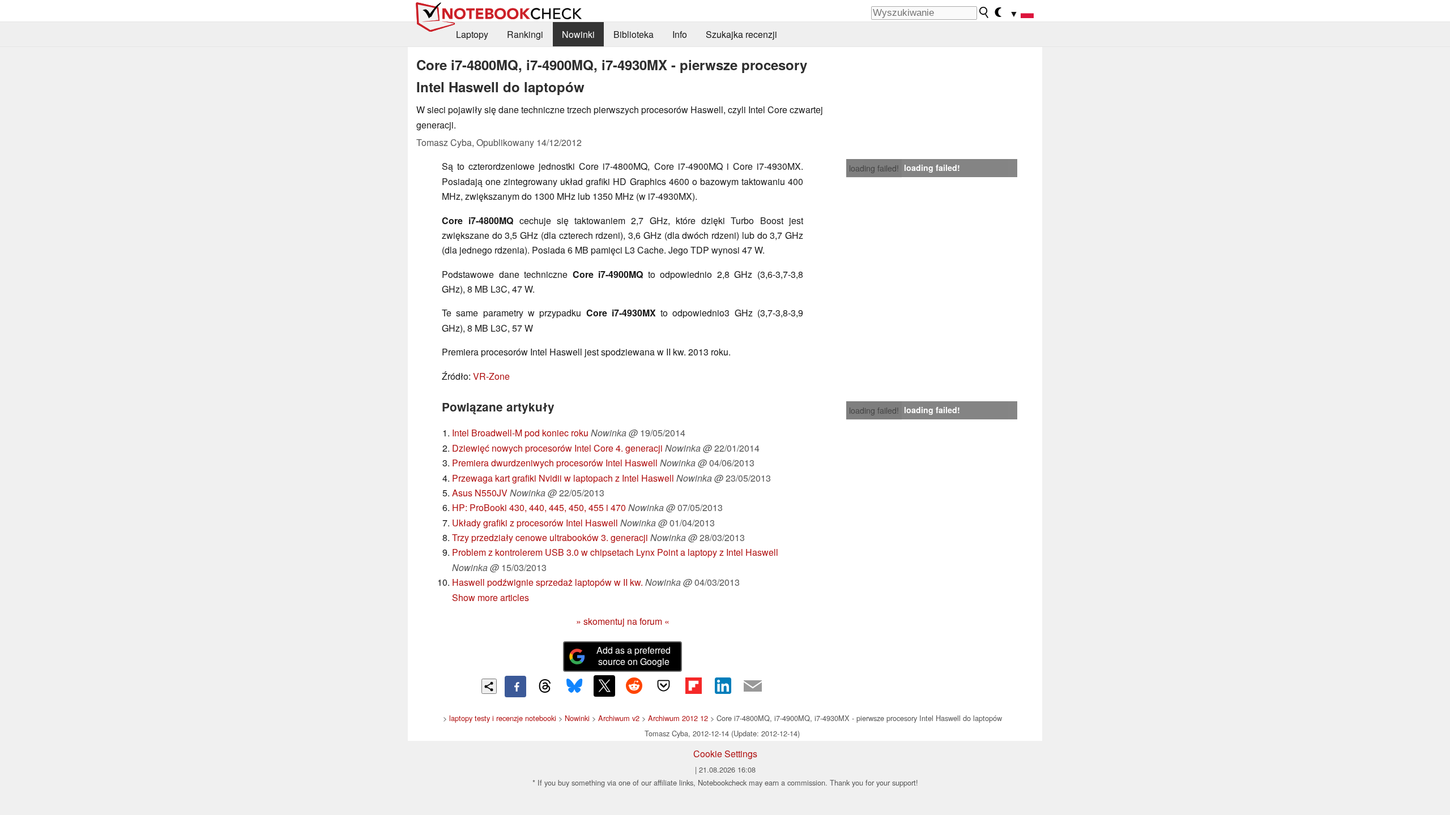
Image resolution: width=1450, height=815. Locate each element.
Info (679, 34)
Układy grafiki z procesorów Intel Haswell (535, 522)
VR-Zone (491, 376)
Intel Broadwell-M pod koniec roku (520, 432)
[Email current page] (753, 686)
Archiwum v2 (618, 718)
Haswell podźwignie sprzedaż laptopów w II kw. (547, 582)
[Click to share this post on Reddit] (634, 686)
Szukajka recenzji (741, 34)
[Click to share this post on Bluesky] (574, 686)
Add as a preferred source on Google (633, 656)
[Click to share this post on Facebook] (515, 686)
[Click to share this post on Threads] (545, 686)
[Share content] (489, 686)
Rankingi (525, 34)
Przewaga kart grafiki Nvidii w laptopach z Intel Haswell (563, 477)
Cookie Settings (725, 753)
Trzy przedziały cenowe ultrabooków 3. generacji (550, 537)
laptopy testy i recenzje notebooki (502, 718)
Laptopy (472, 34)
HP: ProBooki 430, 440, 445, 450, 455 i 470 (539, 507)
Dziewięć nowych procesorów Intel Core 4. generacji (557, 447)
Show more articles (490, 597)
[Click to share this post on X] (604, 686)
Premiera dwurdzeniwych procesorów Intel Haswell (555, 462)
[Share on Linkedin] (722, 686)
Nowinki (578, 34)
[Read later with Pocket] (664, 686)
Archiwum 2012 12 (678, 718)
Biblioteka (633, 34)
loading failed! (874, 168)
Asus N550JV (480, 492)
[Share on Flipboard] (693, 686)
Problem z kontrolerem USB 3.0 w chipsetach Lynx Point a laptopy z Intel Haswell (615, 552)
